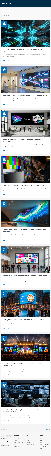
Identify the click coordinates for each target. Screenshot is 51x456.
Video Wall (41, 440)
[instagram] (7, 442)
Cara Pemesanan (17, 438)
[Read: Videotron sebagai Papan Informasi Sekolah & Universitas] (25, 259)
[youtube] (5, 442)
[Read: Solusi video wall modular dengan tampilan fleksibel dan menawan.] (25, 213)
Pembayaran (16, 440)
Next (48, 429)
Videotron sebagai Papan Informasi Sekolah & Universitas (25, 276)
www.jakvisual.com (5, 445)
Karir (28, 440)
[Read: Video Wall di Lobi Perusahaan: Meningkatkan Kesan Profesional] (25, 123)
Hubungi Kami (17, 446)
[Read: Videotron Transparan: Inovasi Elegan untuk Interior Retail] (25, 79)
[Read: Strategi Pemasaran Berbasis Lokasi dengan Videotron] (25, 303)
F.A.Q (15, 444)
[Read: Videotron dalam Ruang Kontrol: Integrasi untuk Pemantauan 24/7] (25, 393)
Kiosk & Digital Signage (44, 438)
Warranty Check (30, 444)
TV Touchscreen (42, 446)
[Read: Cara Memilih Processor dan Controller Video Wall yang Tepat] (25, 33)
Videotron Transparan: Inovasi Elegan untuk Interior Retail (25, 95)
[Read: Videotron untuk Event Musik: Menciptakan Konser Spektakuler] (25, 347)
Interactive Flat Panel (44, 448)
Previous (4, 429)
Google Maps (29, 442)
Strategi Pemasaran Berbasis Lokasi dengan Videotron (23, 320)
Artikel (28, 438)
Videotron (41, 442)
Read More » (6, 60)
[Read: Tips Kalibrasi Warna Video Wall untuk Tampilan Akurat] (25, 169)
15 (33, 429)
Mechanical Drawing (18, 442)
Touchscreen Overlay (44, 444)
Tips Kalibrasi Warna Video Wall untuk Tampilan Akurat (24, 185)
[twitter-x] (2, 442)
